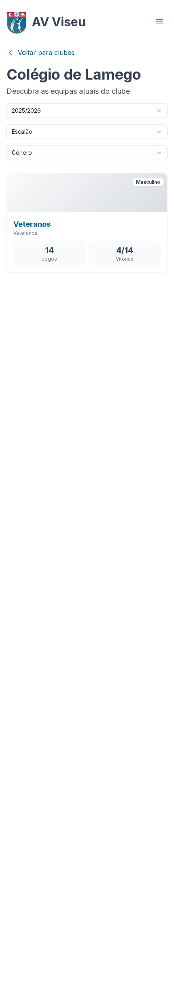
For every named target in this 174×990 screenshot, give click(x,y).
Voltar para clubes (46, 52)
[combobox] (87, 110)
